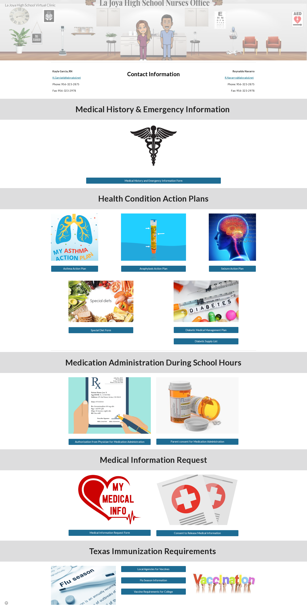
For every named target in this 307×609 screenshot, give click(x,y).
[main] (83, 81)
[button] (6, 602)
